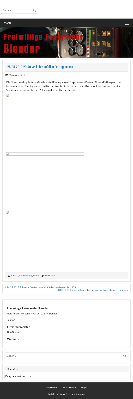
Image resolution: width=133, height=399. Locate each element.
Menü (7, 22)
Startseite (50, 275)
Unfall (36, 275)
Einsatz (14, 275)
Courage (80, 393)
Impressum (52, 387)
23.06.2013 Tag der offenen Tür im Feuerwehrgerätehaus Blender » (92, 289)
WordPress (65, 393)
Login (84, 387)
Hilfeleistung (25, 275)
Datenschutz (69, 387)
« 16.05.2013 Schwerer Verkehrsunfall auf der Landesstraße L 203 (40, 287)
